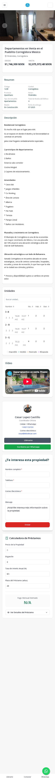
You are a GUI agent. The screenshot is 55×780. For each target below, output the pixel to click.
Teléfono (9, 480)
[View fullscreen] (50, 36)
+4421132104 (27, 427)
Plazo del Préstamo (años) (16, 580)
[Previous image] (4, 25)
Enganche (9, 556)
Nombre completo (13, 469)
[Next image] (50, 25)
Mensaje (8, 502)
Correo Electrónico (13, 491)
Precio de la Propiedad (14, 545)
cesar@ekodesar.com (27, 433)
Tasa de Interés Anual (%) (16, 568)
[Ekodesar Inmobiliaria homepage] (27, 5)
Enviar (27, 524)
